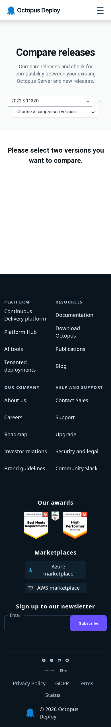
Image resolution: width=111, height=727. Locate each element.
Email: (16, 615)
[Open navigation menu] (100, 11)
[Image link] (36, 525)
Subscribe (88, 623)
